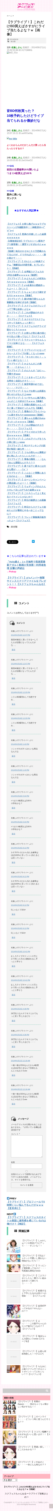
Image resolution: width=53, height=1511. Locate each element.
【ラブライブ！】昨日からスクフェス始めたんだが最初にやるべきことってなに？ (26, 510)
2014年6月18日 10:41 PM (20, 952)
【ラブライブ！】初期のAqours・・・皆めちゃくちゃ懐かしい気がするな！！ (33, 1404)
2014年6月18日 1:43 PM (20, 744)
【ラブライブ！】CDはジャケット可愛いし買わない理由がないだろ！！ (34, 1258)
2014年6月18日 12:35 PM (20, 692)
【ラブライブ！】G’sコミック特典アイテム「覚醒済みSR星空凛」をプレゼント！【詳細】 (26, 264)
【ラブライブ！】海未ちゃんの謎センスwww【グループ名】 (34, 1338)
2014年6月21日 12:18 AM (20, 1061)
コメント (15, 1134)
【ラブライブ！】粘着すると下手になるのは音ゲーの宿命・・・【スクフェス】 (34, 1293)
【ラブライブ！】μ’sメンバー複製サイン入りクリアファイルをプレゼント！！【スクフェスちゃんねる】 (26, 581)
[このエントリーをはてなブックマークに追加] (33, 541)
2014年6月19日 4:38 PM (20, 1009)
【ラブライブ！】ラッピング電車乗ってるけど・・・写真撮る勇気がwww (34, 1268)
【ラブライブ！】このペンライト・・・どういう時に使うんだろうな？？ (34, 1419)
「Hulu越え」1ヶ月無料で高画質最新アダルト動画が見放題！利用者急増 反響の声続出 (26, 565)
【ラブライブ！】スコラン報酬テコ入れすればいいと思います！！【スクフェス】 (34, 1434)
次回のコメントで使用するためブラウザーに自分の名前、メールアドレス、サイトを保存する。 (26, 1177)
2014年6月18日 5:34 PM (20, 796)
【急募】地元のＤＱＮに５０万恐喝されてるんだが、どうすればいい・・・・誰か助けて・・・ (26, 254)
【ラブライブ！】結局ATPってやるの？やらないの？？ (34, 1308)
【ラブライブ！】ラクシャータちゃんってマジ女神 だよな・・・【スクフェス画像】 (26, 343)
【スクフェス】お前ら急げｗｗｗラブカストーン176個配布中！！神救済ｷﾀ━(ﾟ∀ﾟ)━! (26, 227)
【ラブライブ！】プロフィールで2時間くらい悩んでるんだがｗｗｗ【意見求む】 (26, 1205)
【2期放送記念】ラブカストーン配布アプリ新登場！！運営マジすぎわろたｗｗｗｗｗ (26, 244)
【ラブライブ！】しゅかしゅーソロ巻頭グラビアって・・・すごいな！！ (34, 1243)
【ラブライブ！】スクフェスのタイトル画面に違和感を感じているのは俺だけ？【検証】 (26, 1220)
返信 (13, 650)
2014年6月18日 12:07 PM (20, 635)
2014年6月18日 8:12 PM (20, 848)
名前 (13, 1162)
